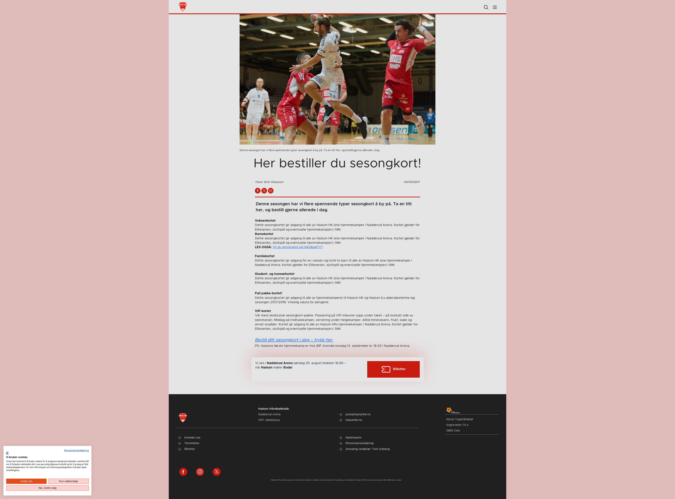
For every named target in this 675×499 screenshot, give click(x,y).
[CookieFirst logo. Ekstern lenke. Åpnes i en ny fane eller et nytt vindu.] (7, 453)
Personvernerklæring (76, 450)
